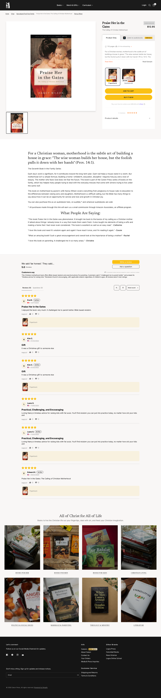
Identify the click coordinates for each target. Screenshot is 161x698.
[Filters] (123, 287)
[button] (25, 322)
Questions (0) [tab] (38, 288)
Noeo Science (111, 655)
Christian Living (138, 573)
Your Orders (85, 658)
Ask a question (126, 266)
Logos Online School (114, 658)
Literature (139, 625)
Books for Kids (100, 573)
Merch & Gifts (72, 5)
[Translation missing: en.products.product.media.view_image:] (17, 123)
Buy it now (128, 97)
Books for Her (22, 573)
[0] (153, 5)
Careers (84, 649)
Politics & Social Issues (22, 625)
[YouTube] (24, 655)
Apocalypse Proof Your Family (25, 13)
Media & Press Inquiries (90, 661)
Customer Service (89, 668)
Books (59, 5)
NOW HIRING (93, 649)
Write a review (126, 262)
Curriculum (86, 5)
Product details (111, 118)
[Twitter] (13, 654)
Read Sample (147, 61)
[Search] (149, 5)
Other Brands (112, 644)
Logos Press (111, 649)
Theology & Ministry (100, 625)
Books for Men (61, 573)
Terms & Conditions (88, 676)
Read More (108, 61)
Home (7, 13)
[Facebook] (8, 654)
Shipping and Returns (89, 672)
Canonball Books (112, 652)
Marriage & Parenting (61, 625)
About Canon (86, 652)
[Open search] (116, 287)
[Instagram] (19, 654)
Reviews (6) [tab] (26, 288)
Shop (12, 13)
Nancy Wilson (78, 13)
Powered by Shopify (41, 687)
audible (77, 202)
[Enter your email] (77, 675)
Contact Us (85, 655)
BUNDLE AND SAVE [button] (149, 23)
